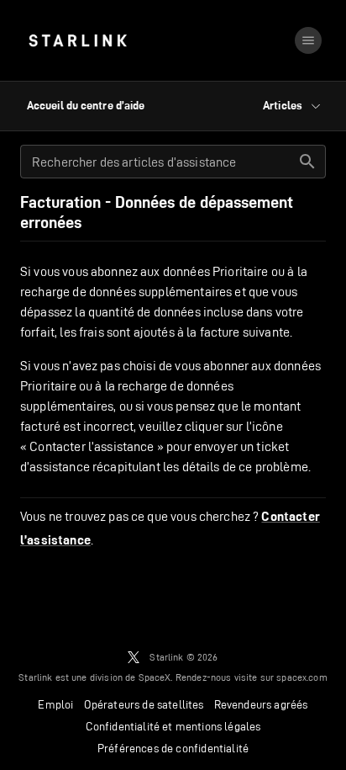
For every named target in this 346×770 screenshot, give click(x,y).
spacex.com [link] (302, 677)
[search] (307, 161)
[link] (77, 40)
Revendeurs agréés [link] (261, 704)
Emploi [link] (55, 704)
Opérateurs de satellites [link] (144, 704)
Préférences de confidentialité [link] (173, 748)
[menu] (308, 40)
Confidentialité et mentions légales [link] (173, 726)
